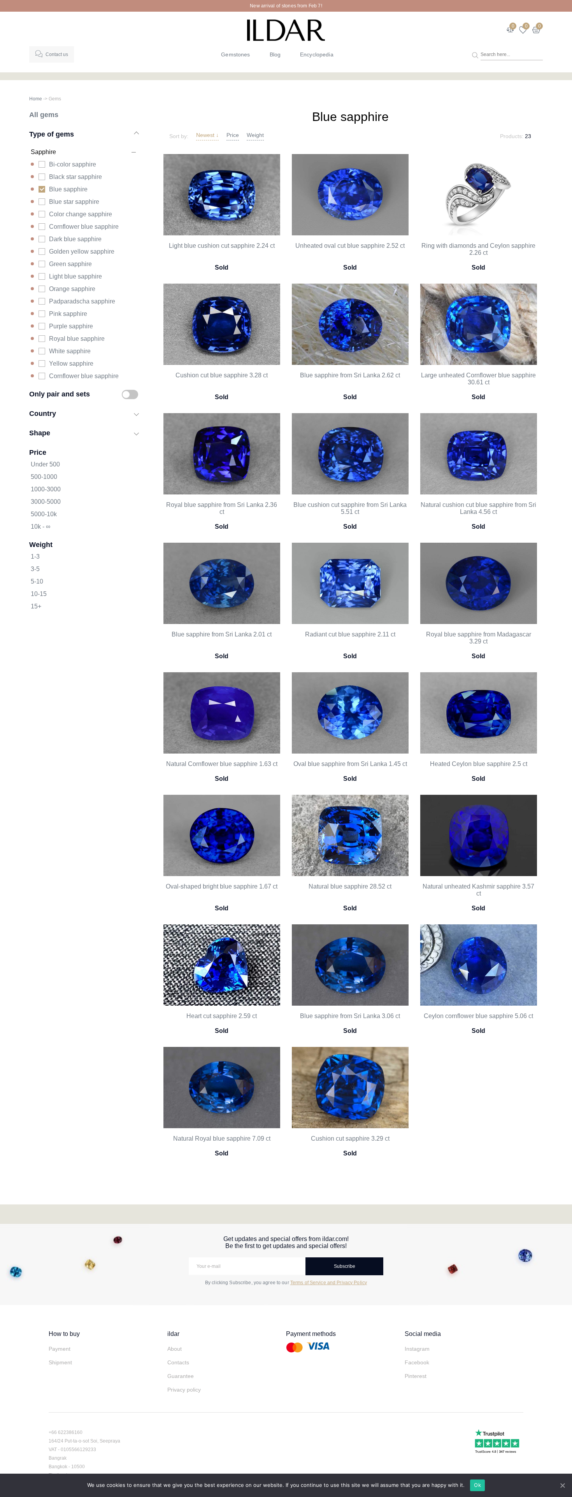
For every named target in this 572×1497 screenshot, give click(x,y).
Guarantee (180, 1376)
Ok (477, 1485)
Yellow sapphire (71, 363)
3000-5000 (46, 501)
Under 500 (45, 464)
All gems (43, 114)
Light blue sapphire (75, 276)
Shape (39, 433)
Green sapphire (70, 264)
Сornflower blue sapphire (84, 376)
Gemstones (235, 54)
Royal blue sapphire (77, 338)
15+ (36, 606)
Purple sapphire (71, 326)
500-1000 (44, 476)
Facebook (417, 1362)
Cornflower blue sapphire (84, 226)
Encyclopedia (316, 54)
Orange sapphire (72, 289)
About (174, 1349)
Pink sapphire (68, 313)
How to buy (64, 1333)
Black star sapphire (75, 177)
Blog (275, 54)
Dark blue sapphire (75, 239)
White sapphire (70, 351)
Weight (255, 135)
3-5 (35, 569)
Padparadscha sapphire (82, 301)
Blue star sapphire (74, 201)
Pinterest (415, 1376)
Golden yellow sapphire (81, 251)
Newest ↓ (207, 135)
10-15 (39, 594)
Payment (59, 1349)
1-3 (35, 556)
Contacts (178, 1362)
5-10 (37, 581)
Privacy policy (184, 1390)
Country (42, 413)
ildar (173, 1333)
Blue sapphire (68, 189)
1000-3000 (46, 489)
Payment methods (311, 1333)
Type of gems (51, 134)
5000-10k (44, 514)
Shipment (60, 1362)
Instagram (417, 1349)
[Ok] (562, 1485)
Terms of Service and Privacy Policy (328, 1282)
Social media (423, 1333)
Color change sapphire (80, 214)
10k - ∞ (40, 526)
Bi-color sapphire (72, 164)
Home (35, 99)
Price (232, 135)
